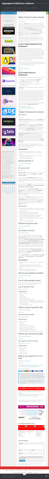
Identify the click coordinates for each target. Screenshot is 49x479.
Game (3, 161)
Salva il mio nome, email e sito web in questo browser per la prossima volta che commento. (31, 458)
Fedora (4, 160)
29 (12, 191)
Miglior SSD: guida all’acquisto (24, 68)
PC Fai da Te (20, 7)
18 (4, 190)
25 (4, 191)
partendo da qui (37, 375)
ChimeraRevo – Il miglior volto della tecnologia (30, 366)
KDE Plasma (8, 165)
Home (3, 7)
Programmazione (6, 173)
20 (8, 190)
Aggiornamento (8, 151)
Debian (4, 156)
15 (12, 188)
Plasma (3, 172)
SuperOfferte (19, 10)
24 (2, 191)
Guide (24, 7)
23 (14, 190)
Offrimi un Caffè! (34, 7)
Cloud (3, 155)
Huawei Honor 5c (30, 431)
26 (6, 191)
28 (10, 191)
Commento (21, 443)
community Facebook (26, 395)
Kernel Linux (6, 166)
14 (10, 188)
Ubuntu (5, 177)
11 (4, 188)
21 (10, 190)
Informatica (10, 162)
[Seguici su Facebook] (14, 12)
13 (8, 188)
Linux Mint (4, 168)
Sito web (20, 453)
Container (12, 155)
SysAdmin (7, 176)
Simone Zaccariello (22, 21)
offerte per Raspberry (32, 414)
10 (2, 188)
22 (12, 190)
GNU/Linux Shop (8, 7)
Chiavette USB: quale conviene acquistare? (26, 107)
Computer (8, 155)
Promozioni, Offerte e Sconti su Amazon (9, 10)
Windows (11, 177)
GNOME (7, 161)
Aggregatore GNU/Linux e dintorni (18, 3)
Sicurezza (28, 7)
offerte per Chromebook (32, 413)
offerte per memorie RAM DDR (32, 411)
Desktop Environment (7, 157)
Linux (10, 167)
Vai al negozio (28, 163)
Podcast (7, 172)
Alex (20, 19)
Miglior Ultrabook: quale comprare (28, 365)
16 (14, 188)
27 (8, 191)
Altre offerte (20, 165)
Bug (7, 154)
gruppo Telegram (34, 395)
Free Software (9, 160)
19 (6, 190)
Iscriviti (24, 10)
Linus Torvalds (5, 167)
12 (6, 188)
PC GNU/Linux (14, 7)
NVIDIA (11, 171)
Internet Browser (6, 163)
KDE (3, 165)
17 (2, 190)
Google (12, 161)
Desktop (9, 156)
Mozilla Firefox (5, 171)
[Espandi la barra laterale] (47, 13)
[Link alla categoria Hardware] (20, 70)
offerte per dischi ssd (32, 410)
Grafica (4, 162)
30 (14, 191)
